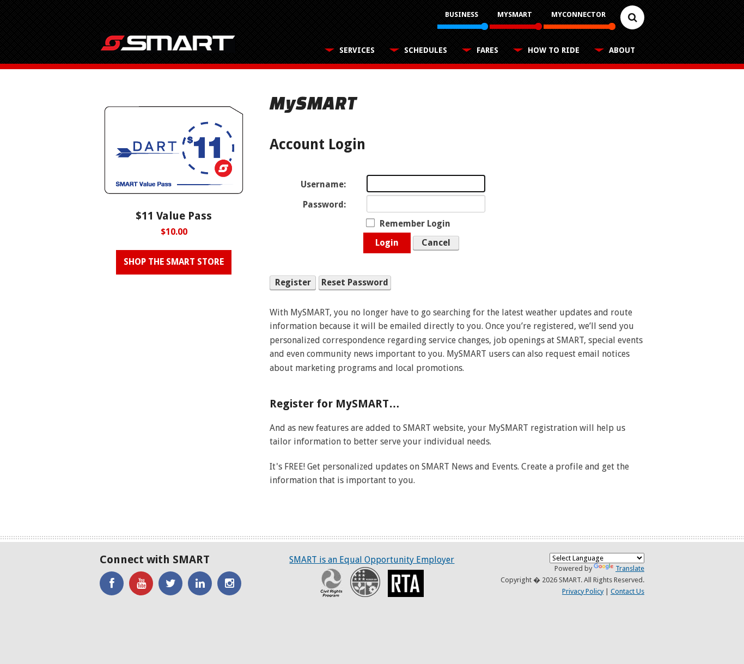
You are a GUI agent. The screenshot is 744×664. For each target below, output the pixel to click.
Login (387, 242)
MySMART (514, 14)
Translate (629, 568)
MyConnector (578, 14)
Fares (487, 50)
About (622, 50)
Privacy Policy (582, 591)
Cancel (436, 242)
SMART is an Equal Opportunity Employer (371, 560)
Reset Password (354, 282)
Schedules (425, 50)
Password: (324, 204)
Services (357, 50)
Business (461, 14)
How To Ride (554, 50)
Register (293, 282)
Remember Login (415, 223)
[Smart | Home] (168, 43)
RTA (406, 583)
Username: (323, 184)
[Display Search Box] (632, 17)
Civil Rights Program (331, 582)
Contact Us (627, 591)
